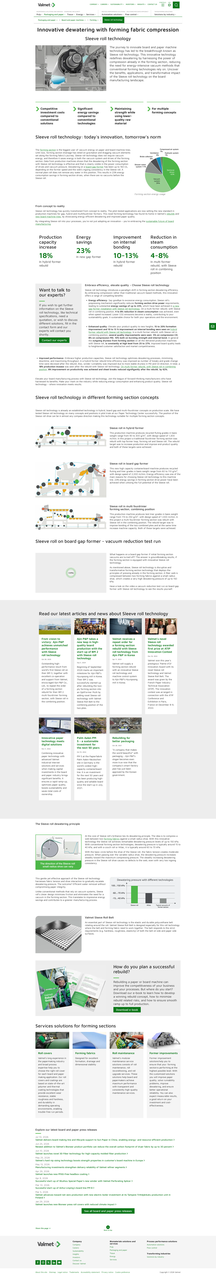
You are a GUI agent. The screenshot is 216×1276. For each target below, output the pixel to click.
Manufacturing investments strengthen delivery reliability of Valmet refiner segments (80, 1167)
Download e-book (127, 1009)
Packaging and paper (118, 1250)
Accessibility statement (90, 1272)
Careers (76, 1248)
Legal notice (63, 1272)
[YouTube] (59, 1262)
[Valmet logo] (46, 5)
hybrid (173, 329)
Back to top (108, 1230)
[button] (47, 20)
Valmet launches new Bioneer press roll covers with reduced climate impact (75, 1204)
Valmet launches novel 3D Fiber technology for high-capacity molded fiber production (80, 1153)
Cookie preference (122, 1272)
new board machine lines (48, 216)
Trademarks (74, 1272)
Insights (76, 1254)
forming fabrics (111, 838)
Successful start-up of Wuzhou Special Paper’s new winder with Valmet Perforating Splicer (83, 1181)
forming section (48, 150)
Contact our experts (54, 340)
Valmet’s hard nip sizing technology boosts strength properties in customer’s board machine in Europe (89, 1160)
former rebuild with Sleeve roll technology (110, 332)
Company (76, 1245)
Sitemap (52, 1272)
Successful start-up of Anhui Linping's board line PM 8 (63, 1188)
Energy (113, 1256)
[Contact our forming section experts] (212, 326)
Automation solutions (155, 1245)
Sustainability (78, 1251)
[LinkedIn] (54, 1262)
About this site (41, 1272)
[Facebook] (37, 1262)
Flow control (152, 1248)
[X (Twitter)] (48, 1262)
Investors (76, 1257)
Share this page (42, 1228)
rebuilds (171, 213)
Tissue (112, 1253)
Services (113, 1259)
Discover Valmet (79, 1264)
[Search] (176, 5)
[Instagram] (43, 1262)
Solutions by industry (155, 1257)
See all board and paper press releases (108, 1211)
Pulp (111, 1247)
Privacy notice (107, 1272)
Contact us (77, 1260)
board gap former (95, 166)
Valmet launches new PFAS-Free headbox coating (61, 1174)
